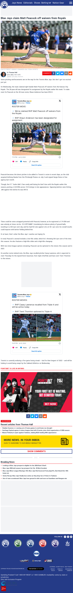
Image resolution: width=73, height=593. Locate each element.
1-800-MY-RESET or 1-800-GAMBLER (32, 575)
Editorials (28, 2)
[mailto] (66, 73)
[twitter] (58, 73)
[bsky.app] (62, 73)
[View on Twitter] (60, 102)
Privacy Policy (53, 569)
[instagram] (68, 537)
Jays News (17, 2)
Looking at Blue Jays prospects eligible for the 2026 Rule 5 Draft (24, 466)
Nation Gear (58, 2)
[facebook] (54, 73)
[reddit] (70, 73)
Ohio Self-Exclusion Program (11, 579)
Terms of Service (59, 569)
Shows (37, 2)
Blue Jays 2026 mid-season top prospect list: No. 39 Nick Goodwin (25, 468)
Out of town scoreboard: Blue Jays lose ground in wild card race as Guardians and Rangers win (35, 479)
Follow (28, 103)
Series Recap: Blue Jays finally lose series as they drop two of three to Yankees (30, 476)
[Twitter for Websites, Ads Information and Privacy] (59, 157)
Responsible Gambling (68, 569)
